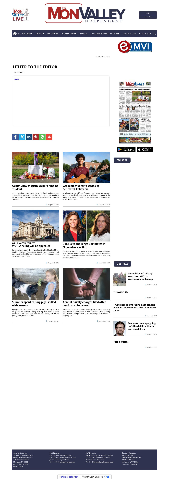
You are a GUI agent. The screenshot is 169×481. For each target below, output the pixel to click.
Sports (39, 33)
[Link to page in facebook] (15, 137)
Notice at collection (69, 477)
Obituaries (52, 33)
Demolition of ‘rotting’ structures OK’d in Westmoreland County (140, 276)
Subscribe (148, 17)
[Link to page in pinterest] (36, 137)
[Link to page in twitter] (22, 137)
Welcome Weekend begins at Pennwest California (81, 187)
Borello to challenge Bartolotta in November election (84, 245)
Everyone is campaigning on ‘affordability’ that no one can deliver (142, 326)
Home (16, 79)
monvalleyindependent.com (22, 457)
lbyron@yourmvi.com (103, 457)
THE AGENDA (120, 291)
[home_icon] (14, 33)
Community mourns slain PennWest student (35, 187)
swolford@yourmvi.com (68, 457)
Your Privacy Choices (92, 477)
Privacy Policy (18, 466)
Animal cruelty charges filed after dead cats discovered (84, 303)
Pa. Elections (68, 33)
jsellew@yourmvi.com (67, 462)
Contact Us (145, 33)
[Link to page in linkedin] (29, 137)
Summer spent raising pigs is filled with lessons (34, 303)
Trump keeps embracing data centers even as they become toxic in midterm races (135, 307)
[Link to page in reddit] (49, 137)
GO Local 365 (129, 33)
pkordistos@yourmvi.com (104, 462)
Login (148, 13)
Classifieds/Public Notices (104, 33)
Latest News (24, 33)
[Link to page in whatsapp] (42, 137)
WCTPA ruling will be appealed (31, 246)
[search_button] (154, 33)
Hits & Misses (121, 341)
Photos (83, 33)
